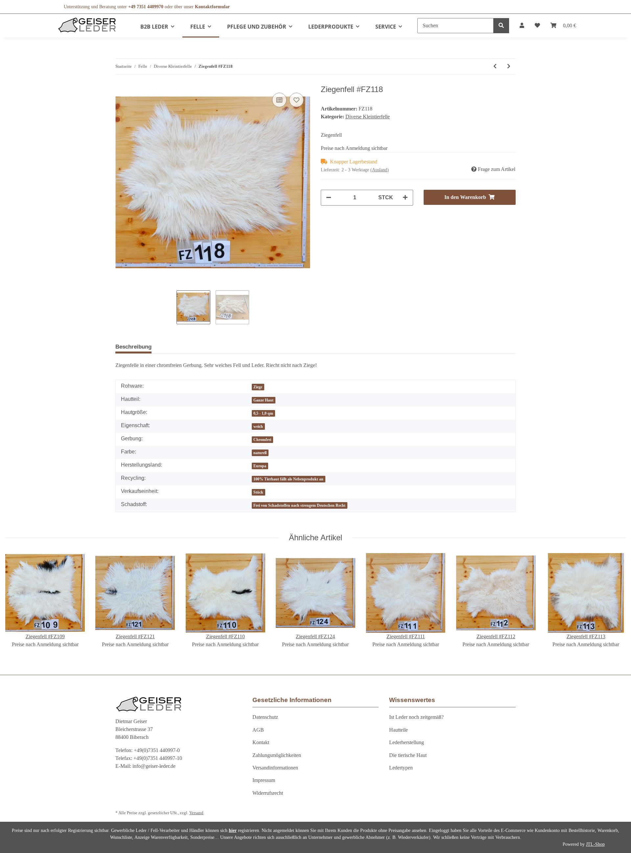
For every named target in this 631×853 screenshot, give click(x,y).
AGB (258, 730)
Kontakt (260, 742)
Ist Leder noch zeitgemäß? (416, 717)
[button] (521, 25)
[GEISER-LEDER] (87, 25)
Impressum (263, 780)
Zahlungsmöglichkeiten (276, 755)
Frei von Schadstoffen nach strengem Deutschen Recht (299, 505)
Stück (258, 492)
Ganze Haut (263, 400)
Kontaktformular (212, 6)
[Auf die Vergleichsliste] (279, 100)
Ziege (257, 387)
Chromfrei (262, 439)
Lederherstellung (406, 742)
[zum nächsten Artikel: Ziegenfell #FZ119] (509, 66)
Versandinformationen (275, 767)
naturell (260, 453)
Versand (196, 813)
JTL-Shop (595, 844)
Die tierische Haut (408, 755)
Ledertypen (401, 767)
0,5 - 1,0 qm (263, 413)
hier (233, 830)
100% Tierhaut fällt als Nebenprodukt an (288, 479)
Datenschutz (265, 717)
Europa (259, 466)
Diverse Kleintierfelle (367, 116)
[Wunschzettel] (537, 25)
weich (258, 426)
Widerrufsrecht (267, 793)
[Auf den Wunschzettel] (296, 100)
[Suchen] (501, 25)
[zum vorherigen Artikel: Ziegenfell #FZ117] (495, 66)
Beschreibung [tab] (133, 347)
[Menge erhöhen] (405, 197)
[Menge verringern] (328, 197)
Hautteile (398, 730)
